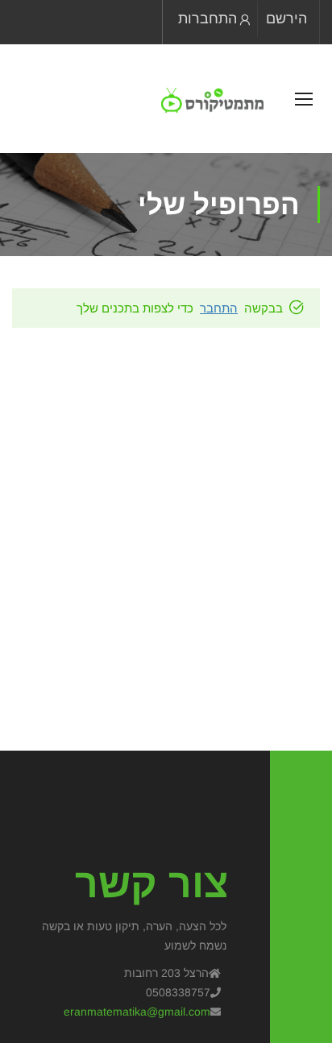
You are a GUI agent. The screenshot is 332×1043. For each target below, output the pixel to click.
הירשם (286, 18)
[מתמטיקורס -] (212, 100)
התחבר (219, 308)
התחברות (207, 18)
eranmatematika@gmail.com (137, 1011)
